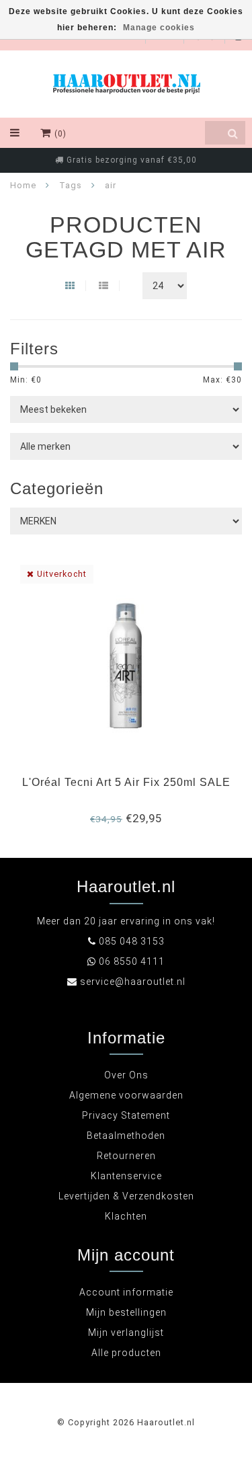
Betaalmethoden (126, 1135)
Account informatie (126, 1292)
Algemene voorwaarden (126, 1095)
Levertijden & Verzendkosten (126, 1196)
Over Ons (126, 1075)
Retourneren (126, 1155)
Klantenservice (126, 1175)
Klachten (126, 1216)
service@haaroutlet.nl (132, 981)
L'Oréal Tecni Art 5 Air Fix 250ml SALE (126, 782)
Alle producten (126, 1352)
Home (23, 185)
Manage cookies (159, 27)
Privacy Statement (126, 1115)
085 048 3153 (132, 941)
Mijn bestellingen (126, 1312)
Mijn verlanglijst (126, 1332)
